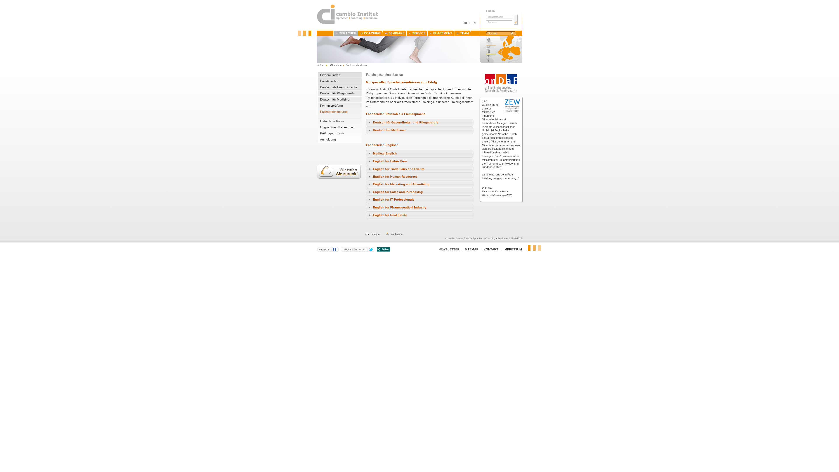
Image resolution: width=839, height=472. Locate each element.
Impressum (513, 249)
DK (488, 58)
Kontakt (491, 249)
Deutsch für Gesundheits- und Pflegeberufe (405, 122)
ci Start (320, 65)
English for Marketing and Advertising (401, 184)
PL (488, 61)
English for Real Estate (390, 215)
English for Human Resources (395, 176)
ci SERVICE (417, 33)
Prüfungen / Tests (332, 133)
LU (488, 52)
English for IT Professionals (393, 199)
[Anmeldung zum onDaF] (501, 83)
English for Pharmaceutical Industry (399, 207)
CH (488, 41)
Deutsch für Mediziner (335, 99)
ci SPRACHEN (346, 33)
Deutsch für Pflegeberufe (337, 93)
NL (488, 50)
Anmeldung (328, 139)
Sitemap (471, 249)
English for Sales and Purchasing (398, 192)
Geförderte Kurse (332, 121)
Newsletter (449, 249)
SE (488, 56)
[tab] (419, 122)
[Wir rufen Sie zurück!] (339, 181)
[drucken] (364, 234)
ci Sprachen (335, 65)
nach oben (396, 234)
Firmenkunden (330, 75)
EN (474, 23)
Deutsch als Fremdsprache (338, 87)
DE (466, 23)
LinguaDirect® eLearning (337, 127)
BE (488, 47)
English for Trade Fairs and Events (399, 169)
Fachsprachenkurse (334, 111)
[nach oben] (385, 234)
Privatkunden (329, 81)
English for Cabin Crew (390, 161)
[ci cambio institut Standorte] (508, 49)
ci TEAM (463, 33)
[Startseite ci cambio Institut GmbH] (347, 23)
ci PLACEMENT (441, 33)
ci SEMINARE (394, 33)
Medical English (385, 153)
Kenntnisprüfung (331, 105)
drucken (375, 234)
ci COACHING (371, 33)
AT (488, 43)
